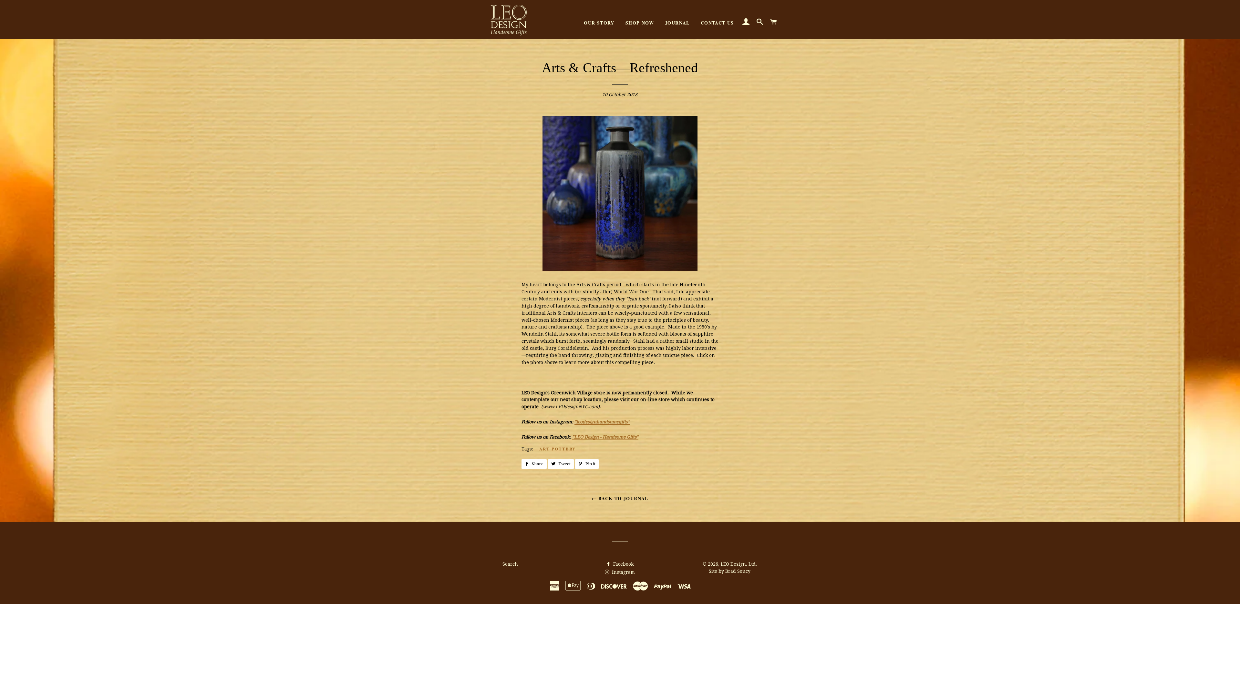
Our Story (599, 22)
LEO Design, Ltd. (739, 564)
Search (510, 564)
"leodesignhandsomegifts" (602, 421)
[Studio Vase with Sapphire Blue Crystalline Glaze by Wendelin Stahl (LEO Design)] (620, 269)
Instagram (623, 572)
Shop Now (639, 22)
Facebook (623, 564)
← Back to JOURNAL (620, 498)
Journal (677, 22)
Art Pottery (557, 449)
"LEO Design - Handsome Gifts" (605, 436)
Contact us (717, 22)
